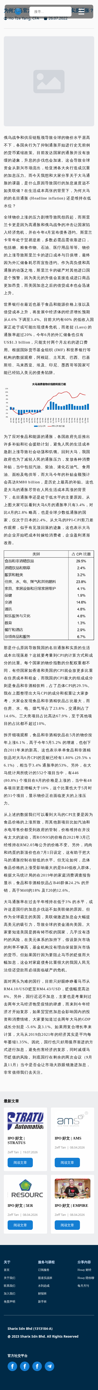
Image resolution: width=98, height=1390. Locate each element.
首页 (7, 1270)
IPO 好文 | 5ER (20, 1206)
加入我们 (9, 1293)
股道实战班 (45, 1278)
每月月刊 (83, 1285)
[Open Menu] (81, 11)
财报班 (42, 1293)
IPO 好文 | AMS (68, 1138)
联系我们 (9, 1285)
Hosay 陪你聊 (86, 1278)
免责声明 (9, 1301)
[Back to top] (88, 1380)
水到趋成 (43, 1285)
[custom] (49, 1366)
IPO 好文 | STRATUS (16, 1140)
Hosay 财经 (84, 1270)
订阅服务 (43, 1270)
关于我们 (9, 1278)
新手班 (42, 1301)
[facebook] (12, 1366)
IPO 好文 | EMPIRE (71, 1206)
